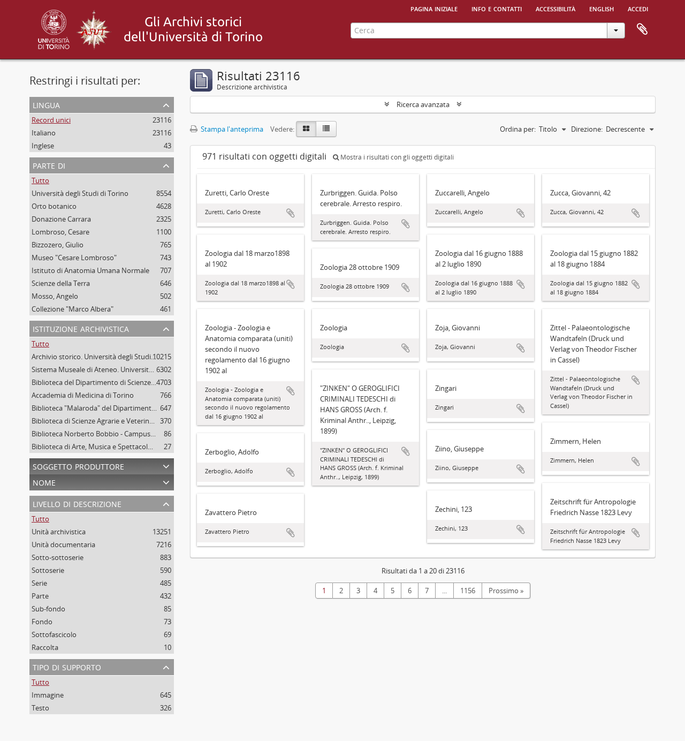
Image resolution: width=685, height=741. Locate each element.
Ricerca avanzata (423, 104)
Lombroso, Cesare (60, 232)
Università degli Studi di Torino (80, 193)
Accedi (638, 8)
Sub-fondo (48, 609)
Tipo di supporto (67, 666)
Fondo (42, 621)
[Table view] (326, 129)
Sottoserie (48, 570)
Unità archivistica (59, 531)
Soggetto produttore (78, 465)
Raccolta (45, 647)
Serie (39, 583)
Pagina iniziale (434, 8)
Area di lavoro (642, 29)
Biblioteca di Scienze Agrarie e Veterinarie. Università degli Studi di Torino (146, 421)
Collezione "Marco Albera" (72, 309)
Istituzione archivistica (81, 328)
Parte (40, 596)
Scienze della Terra (61, 283)
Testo (40, 708)
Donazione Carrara (61, 219)
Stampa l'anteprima (231, 129)
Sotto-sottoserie (57, 557)
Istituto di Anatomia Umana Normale (90, 270)
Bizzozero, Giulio (57, 244)
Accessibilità (555, 8)
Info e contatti (496, 8)
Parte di (49, 164)
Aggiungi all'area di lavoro (290, 213)
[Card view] (306, 129)
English (601, 8)
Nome (44, 481)
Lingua (46, 104)
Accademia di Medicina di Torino (83, 395)
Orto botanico (54, 206)
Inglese (43, 145)
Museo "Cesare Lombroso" (74, 257)
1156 (467, 590)
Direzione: (587, 129)
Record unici (51, 120)
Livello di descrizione (77, 503)
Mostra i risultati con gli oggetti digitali (396, 157)
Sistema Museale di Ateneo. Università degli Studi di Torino (124, 369)
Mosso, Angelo (55, 296)
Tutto (40, 180)
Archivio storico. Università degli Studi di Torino (106, 356)
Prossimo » (506, 590)
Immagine (48, 695)
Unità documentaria (63, 544)
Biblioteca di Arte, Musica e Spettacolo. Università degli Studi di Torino (142, 446)
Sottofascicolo (54, 634)
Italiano (44, 133)
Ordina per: (518, 129)
